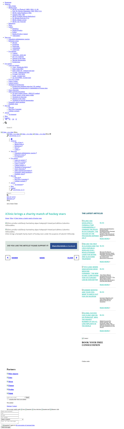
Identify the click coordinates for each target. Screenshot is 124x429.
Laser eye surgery (14, 65)
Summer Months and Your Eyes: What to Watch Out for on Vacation (106, 300)
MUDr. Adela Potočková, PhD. (22, 13)
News (10, 25)
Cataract (14, 53)
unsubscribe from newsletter (17, 399)
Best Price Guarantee (15, 109)
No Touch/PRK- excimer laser (21, 77)
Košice (14, 32)
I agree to (22, 425)
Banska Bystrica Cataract (20, 34)
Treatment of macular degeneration (23, 100)
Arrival (7, 112)
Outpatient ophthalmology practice (19, 39)
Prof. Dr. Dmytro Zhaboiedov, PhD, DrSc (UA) (27, 11)
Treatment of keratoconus (16, 84)
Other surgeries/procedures (17, 91)
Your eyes (8, 37)
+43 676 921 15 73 (14, 136)
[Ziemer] (10, 386)
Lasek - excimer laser (18, 76)
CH (13, 119)
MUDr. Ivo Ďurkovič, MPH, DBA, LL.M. (25, 9)
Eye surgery (8, 63)
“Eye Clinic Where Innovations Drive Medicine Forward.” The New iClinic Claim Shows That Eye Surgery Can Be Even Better (107, 278)
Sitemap (9, 406)
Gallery (11, 27)
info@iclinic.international (99, 356)
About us (7, 4)
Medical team (13, 7)
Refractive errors (14, 41)
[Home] (11, 139)
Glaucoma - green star (19, 55)
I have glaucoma (14, 90)
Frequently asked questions (17, 102)
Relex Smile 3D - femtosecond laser (23, 70)
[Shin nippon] (12, 374)
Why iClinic (12, 6)
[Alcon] (10, 382)
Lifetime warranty (14, 111)
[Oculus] (10, 389)
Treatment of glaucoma (19, 97)
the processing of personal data (25, 425)
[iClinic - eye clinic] (7, 132)
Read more (104, 239)
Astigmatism (16, 48)
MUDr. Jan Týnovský (19, 21)
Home (7, 218)
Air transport (12, 114)
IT (16, 119)
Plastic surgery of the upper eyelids (23, 95)
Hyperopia (15, 44)
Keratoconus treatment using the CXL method (26, 86)
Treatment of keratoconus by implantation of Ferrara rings (30, 88)
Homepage (8, 2)
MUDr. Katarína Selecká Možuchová (23, 16)
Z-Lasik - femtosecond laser (20, 72)
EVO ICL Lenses (14, 79)
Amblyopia (15, 49)
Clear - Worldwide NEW (20, 67)
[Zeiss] (9, 378)
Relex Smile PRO (17, 69)
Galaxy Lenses (13, 81)
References (12, 23)
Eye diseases (12, 51)
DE (6, 119)
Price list (7, 105)
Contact (7, 118)
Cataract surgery (14, 83)
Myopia (14, 42)
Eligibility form (13, 104)
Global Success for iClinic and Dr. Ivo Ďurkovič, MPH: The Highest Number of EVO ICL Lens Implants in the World (107, 324)
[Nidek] (10, 393)
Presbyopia (15, 46)
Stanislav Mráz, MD (18, 14)
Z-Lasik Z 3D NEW (18, 74)
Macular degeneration (19, 60)
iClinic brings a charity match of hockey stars (28, 218)
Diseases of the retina (18, 58)
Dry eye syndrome (18, 56)
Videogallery (16, 35)
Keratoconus (16, 62)
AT (10, 119)
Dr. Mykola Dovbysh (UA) (20, 18)
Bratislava (15, 28)
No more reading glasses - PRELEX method (26, 93)
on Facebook (63, 246)
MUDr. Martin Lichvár (19, 20)
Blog (6, 116)
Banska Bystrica (17, 30)
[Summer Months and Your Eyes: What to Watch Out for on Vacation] (90, 293)
